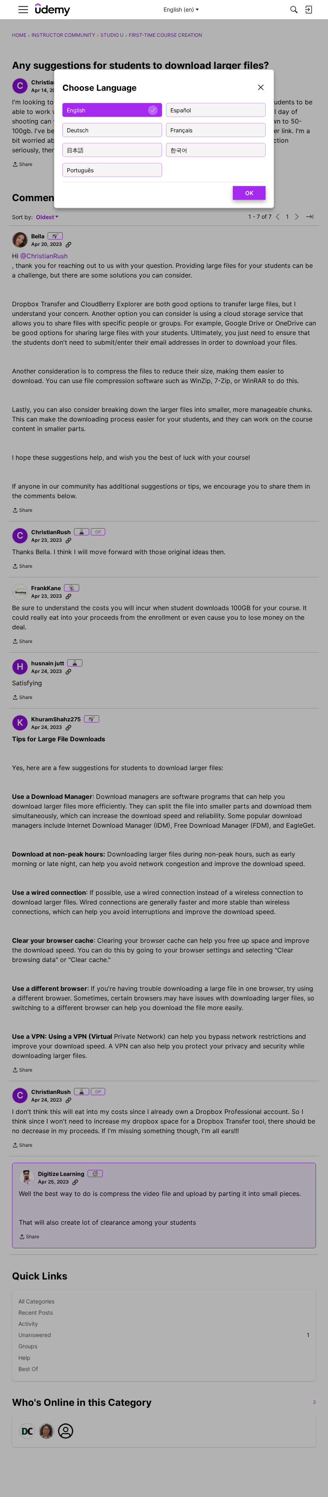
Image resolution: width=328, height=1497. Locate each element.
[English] (52, 9)
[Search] (294, 9)
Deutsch (77, 129)
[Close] (261, 88)
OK (249, 193)
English (76, 109)
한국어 (178, 149)
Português (80, 169)
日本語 (75, 149)
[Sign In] (308, 9)
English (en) (179, 9)
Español (180, 109)
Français (181, 129)
